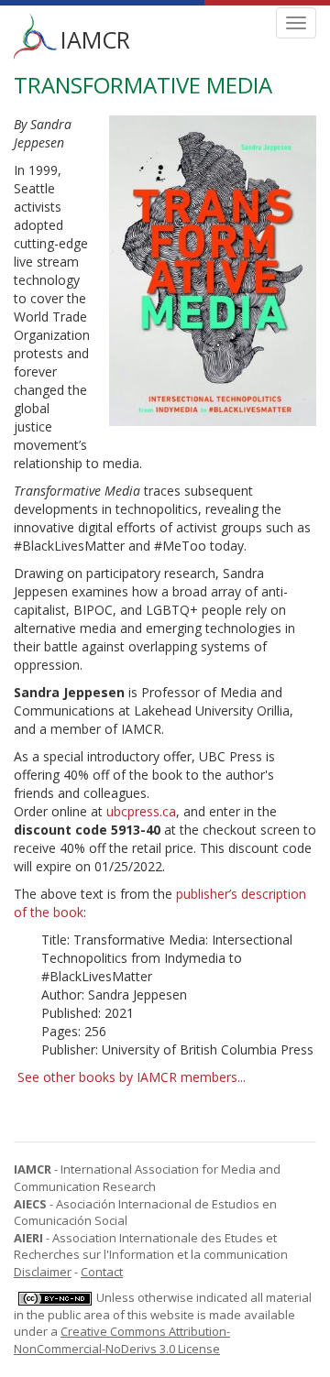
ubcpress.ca (141, 811)
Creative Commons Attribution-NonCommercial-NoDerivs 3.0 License (122, 1340)
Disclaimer (43, 1271)
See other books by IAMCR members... (131, 1077)
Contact (102, 1271)
